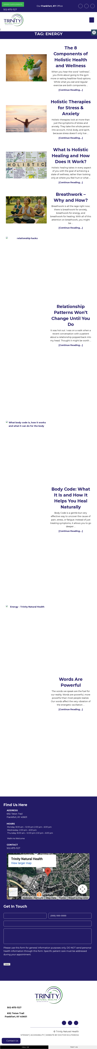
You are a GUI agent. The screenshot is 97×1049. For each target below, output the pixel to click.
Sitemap (25, 1035)
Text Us (74, 1047)
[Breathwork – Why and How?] (26, 210)
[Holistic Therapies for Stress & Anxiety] (26, 119)
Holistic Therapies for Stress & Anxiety (71, 107)
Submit (6, 964)
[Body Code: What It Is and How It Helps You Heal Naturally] (26, 509)
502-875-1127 (10, 9)
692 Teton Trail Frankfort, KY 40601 (17, 816)
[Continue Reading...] (71, 90)
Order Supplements (13, 4)
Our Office (49, 6)
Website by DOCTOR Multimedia (62, 1035)
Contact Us (12, 1040)
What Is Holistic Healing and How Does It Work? (71, 155)
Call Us (25, 1047)
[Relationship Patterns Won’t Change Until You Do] (26, 325)
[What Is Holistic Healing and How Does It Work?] (26, 165)
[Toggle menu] (91, 20)
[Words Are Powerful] (26, 693)
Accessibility (37, 1035)
